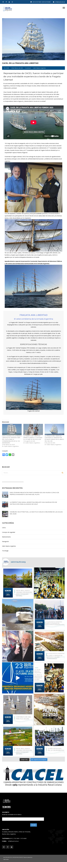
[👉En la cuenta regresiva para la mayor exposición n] (49, 677)
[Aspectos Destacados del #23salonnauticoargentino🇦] (49, 741)
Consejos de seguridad (8, 532)
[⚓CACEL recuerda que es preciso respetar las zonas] (17, 709)
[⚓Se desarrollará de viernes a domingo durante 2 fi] (49, 709)
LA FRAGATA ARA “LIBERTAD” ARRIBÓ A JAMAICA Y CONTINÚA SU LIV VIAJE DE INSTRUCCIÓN (32, 437)
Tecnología (5, 551)
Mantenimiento (6, 537)
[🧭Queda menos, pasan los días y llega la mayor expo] (49, 583)
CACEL (7, 68)
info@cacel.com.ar (60, 2)
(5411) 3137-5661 (37, 2)
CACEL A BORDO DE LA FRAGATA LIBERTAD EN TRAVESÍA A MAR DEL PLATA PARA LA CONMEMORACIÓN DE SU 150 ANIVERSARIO (12, 439)
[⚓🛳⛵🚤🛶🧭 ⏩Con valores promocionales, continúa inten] (49, 614)
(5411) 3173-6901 (46, 2)
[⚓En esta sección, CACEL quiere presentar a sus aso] (17, 614)
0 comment (28, 68)
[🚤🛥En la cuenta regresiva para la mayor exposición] (49, 646)
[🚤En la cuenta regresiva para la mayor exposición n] (17, 677)
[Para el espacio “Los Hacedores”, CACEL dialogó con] (17, 646)
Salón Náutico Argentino (39, 68)
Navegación (5, 541)
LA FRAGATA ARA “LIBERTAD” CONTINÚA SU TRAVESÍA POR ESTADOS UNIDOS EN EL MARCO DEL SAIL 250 (54, 438)
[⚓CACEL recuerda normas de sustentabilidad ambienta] (17, 583)
